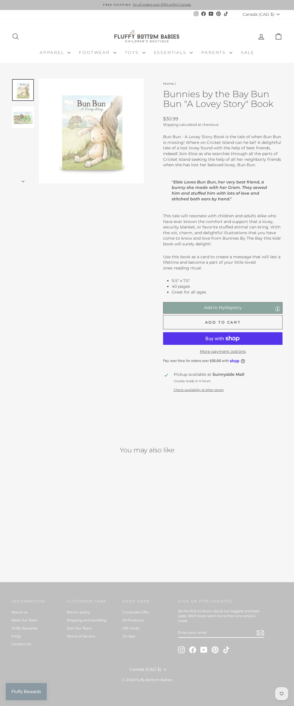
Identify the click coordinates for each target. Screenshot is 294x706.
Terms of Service (81, 636)
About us (19, 612)
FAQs (16, 636)
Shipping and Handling (86, 620)
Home (168, 83)
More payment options (223, 351)
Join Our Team (79, 628)
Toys (133, 52)
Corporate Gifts (135, 612)
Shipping (170, 124)
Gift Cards (130, 628)
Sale (247, 52)
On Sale (128, 636)
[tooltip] (277, 309)
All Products (133, 620)
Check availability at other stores (199, 390)
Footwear (95, 52)
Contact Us (21, 644)
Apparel (53, 52)
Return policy (78, 612)
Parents (214, 52)
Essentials (171, 52)
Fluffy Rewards (24, 628)
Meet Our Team (24, 620)
